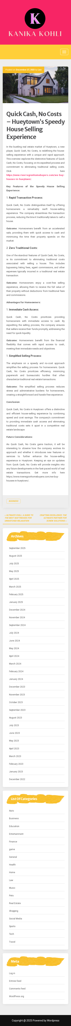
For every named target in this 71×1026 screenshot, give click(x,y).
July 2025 (14, 563)
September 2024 (17, 625)
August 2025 (15, 556)
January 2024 (16, 679)
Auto (11, 810)
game (12, 849)
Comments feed (17, 988)
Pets (11, 895)
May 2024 (14, 648)
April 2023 (14, 748)
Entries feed (15, 981)
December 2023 (17, 687)
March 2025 (15, 587)
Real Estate (15, 903)
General (13, 857)
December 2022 (17, 779)
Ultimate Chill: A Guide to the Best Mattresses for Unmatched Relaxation (19, 518)
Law (11, 880)
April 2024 (14, 656)
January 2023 (16, 771)
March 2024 (15, 663)
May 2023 (14, 740)
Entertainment (16, 834)
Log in (12, 973)
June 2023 (14, 733)
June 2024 (14, 640)
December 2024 (17, 610)
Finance (13, 841)
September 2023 (17, 710)
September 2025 (17, 548)
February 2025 (16, 594)
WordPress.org (16, 996)
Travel (12, 942)
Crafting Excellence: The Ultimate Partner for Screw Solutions (53, 518)
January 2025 (16, 602)
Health (12, 864)
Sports (12, 926)
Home (12, 872)
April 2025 (14, 579)
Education (14, 826)
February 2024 (16, 671)
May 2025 (14, 571)
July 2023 (14, 725)
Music (12, 888)
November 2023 (17, 694)
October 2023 (16, 702)
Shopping (13, 911)
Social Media (15, 918)
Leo (40, 70)
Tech (11, 934)
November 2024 (17, 617)
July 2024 (14, 633)
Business (13, 501)
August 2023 (15, 717)
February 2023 (16, 764)
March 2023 (15, 756)
